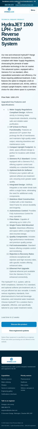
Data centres (24, 385)
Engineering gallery (7, 391)
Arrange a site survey (7, 404)
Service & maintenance (8, 388)
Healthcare (24, 382)
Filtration (3, 385)
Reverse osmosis (6, 379)
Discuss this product (19, 324)
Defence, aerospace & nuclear (27, 389)
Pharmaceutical (25, 379)
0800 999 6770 (9, 5)
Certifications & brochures (9, 394)
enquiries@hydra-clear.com (24, 5)
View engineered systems (19, 331)
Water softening (6, 382)
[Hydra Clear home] (9, 10)
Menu (33, 10)
